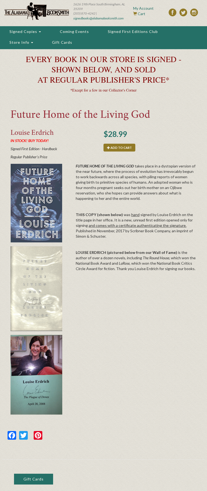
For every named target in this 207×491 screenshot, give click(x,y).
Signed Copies (23, 31)
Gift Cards (62, 42)
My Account (143, 8)
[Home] (36, 11)
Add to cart (121, 147)
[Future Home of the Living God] (36, 203)
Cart (141, 13)
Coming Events (74, 31)
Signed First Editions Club (133, 31)
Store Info (19, 42)
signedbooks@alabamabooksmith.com (98, 18)
